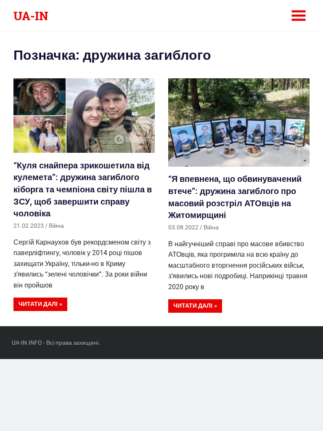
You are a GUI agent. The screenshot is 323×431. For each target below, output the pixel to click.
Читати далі (38, 304)
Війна (56, 225)
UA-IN (30, 16)
